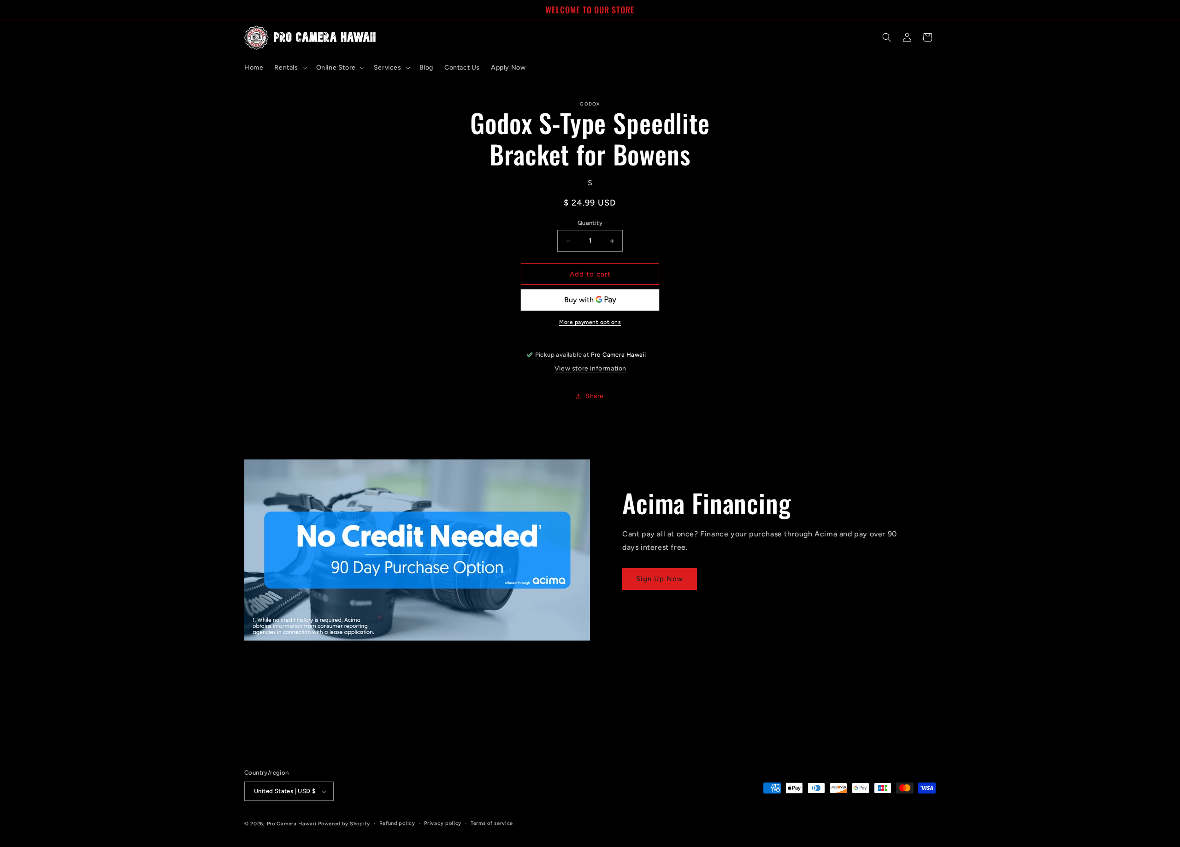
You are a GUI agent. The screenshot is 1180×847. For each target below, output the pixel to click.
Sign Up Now (659, 579)
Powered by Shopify (344, 824)
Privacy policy (442, 823)
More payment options (590, 322)
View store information (590, 368)
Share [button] (594, 396)
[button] (289, 67)
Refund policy (397, 823)
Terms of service (492, 823)
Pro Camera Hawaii (292, 824)
